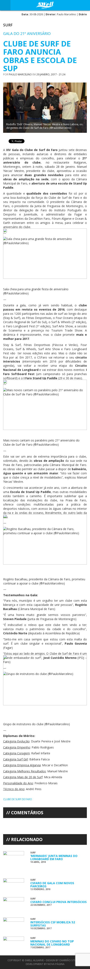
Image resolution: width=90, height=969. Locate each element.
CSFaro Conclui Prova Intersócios (58, 902)
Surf (8, 24)
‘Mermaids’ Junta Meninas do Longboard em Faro (53, 857)
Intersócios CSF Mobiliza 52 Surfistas (52, 923)
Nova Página (56, 964)
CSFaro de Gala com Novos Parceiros (52, 884)
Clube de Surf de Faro (17, 799)
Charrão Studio (70, 960)
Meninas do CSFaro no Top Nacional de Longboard (52, 942)
